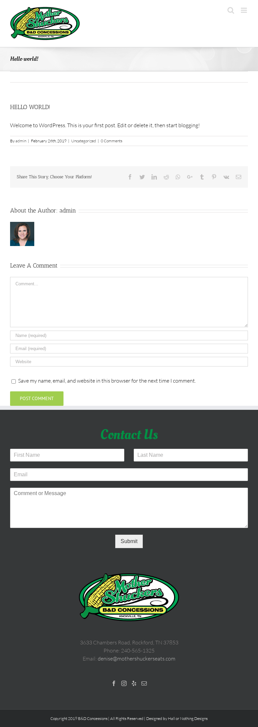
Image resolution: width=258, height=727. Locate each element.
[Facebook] (114, 683)
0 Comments (111, 140)
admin (20, 140)
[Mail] (144, 683)
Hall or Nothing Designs (188, 718)
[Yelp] (134, 683)
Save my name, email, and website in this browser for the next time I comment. (107, 380)
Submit (129, 541)
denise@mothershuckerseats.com (136, 658)
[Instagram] (124, 683)
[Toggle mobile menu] (244, 10)
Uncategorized (83, 140)
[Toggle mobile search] (230, 10)
